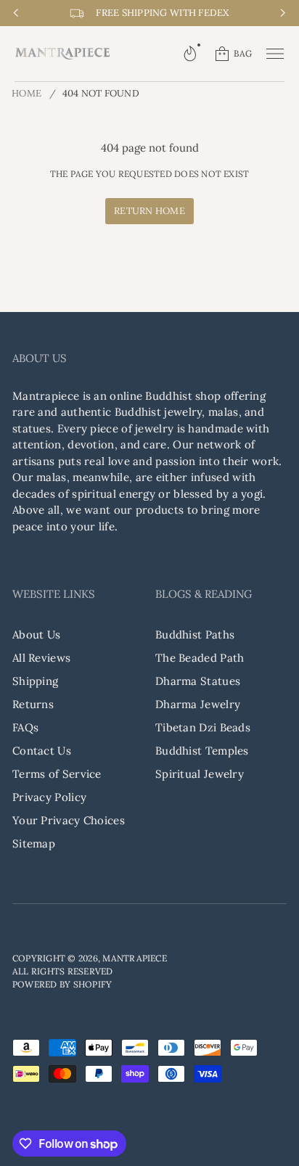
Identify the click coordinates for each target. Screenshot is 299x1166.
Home (26, 93)
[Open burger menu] (275, 54)
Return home (149, 211)
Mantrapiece (134, 958)
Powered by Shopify (62, 984)
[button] (190, 54)
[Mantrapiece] (62, 53)
